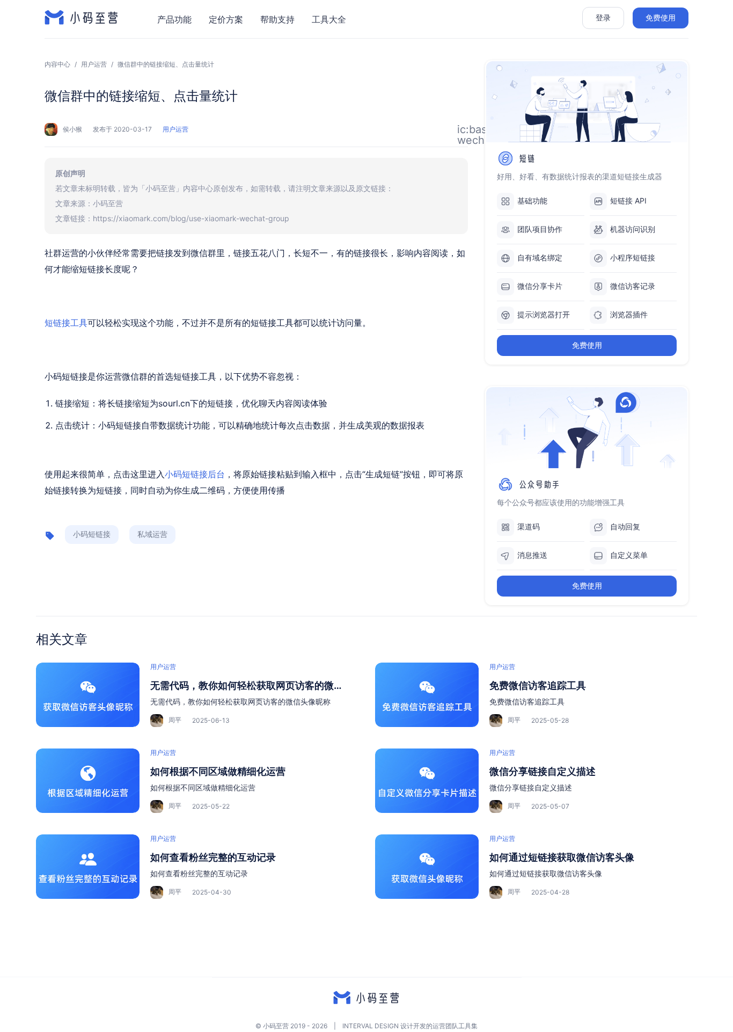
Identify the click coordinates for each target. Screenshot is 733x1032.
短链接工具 (66, 322)
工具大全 (329, 19)
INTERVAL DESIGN (370, 1026)
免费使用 (661, 17)
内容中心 (57, 64)
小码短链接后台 (195, 474)
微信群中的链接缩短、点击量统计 (166, 64)
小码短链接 (92, 534)
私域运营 (152, 534)
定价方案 (226, 19)
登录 (603, 17)
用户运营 (94, 64)
